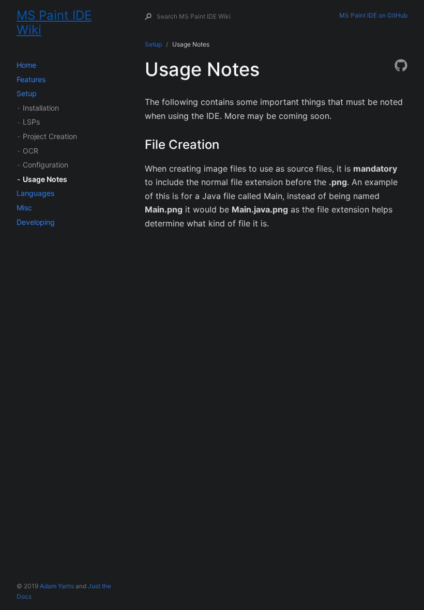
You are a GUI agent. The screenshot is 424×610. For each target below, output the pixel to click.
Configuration (45, 164)
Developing (36, 222)
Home (26, 64)
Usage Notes (45, 179)
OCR (30, 150)
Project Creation (50, 136)
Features (31, 79)
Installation (41, 107)
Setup (27, 93)
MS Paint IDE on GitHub (373, 15)
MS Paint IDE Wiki (54, 19)
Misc (24, 207)
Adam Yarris (57, 586)
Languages (35, 193)
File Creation (182, 144)
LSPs (31, 121)
